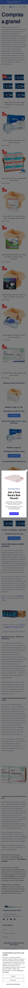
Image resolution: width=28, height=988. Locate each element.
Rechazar (13, 980)
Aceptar (13, 976)
